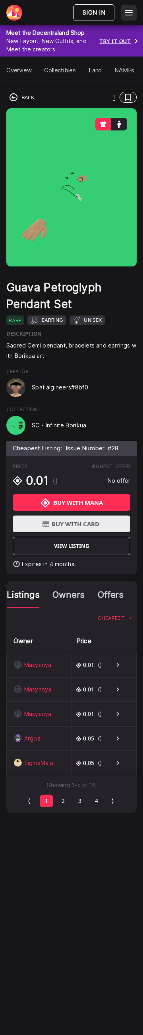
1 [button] (114, 97)
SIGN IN (94, 12)
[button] (87, 97)
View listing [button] (71, 546)
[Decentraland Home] (14, 13)
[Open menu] (129, 13)
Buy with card (75, 524)
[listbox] (115, 618)
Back (27, 97)
